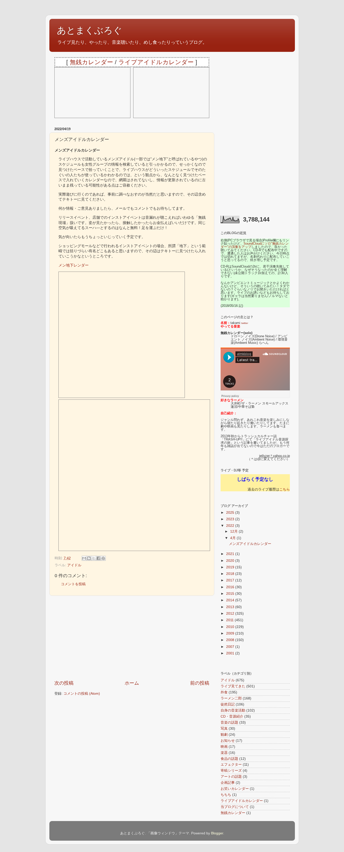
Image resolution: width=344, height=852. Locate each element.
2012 (230, 613)
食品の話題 (229, 759)
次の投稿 (64, 683)
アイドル (74, 565)
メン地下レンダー (73, 265)
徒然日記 (228, 704)
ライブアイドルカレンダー (156, 62)
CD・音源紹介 (232, 716)
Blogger (217, 833)
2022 (230, 526)
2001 (230, 653)
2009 (230, 633)
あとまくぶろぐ (89, 30)
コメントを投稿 (73, 584)
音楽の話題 (229, 722)
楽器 (224, 753)
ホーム (132, 683)
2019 (230, 567)
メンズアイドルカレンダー (250, 544)
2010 (230, 627)
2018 (230, 574)
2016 (230, 587)
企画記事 (228, 783)
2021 (230, 554)
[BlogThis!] (88, 558)
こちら (284, 489)
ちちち (226, 795)
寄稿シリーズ (231, 770)
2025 (230, 512)
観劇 (224, 734)
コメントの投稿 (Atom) (81, 693)
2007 (230, 647)
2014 (230, 600)
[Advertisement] (131, 638)
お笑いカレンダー (235, 789)
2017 (230, 580)
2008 (230, 640)
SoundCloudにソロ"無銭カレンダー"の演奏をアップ (255, 245)
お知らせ (228, 741)
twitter (244, 323)
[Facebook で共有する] (98, 558)
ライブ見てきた (233, 686)
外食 (224, 692)
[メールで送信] (84, 558)
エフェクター (231, 764)
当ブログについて (235, 807)
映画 (224, 747)
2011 (230, 620)
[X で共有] (93, 558)
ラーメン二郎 (231, 698)
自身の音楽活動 (233, 710)
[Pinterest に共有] (103, 558)
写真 (224, 728)
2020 (230, 561)
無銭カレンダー (91, 62)
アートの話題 (231, 777)
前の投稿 (199, 683)
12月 (234, 531)
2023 (230, 519)
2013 (230, 607)
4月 (233, 538)
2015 (230, 594)
